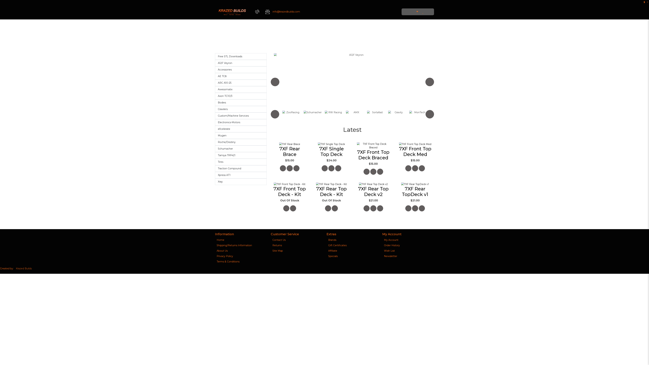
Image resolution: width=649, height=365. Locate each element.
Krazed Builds (24, 268)
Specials (333, 256)
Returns (277, 245)
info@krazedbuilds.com (286, 11)
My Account (391, 239)
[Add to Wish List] (290, 168)
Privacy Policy (225, 256)
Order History (392, 245)
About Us (222, 250)
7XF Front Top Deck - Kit (289, 191)
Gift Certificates (337, 245)
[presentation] (275, 82)
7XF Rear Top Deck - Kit (331, 191)
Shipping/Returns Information (234, 245)
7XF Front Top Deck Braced (373, 155)
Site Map (277, 250)
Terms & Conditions (228, 261)
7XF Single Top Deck (331, 151)
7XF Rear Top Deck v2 (373, 191)
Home (220, 239)
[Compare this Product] (296, 168)
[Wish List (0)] (423, 12)
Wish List (389, 250)
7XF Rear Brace (289, 151)
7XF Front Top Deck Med (415, 151)
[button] (415, 12)
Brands (332, 239)
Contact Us (279, 239)
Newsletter (390, 256)
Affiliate (332, 250)
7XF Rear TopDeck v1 (415, 191)
